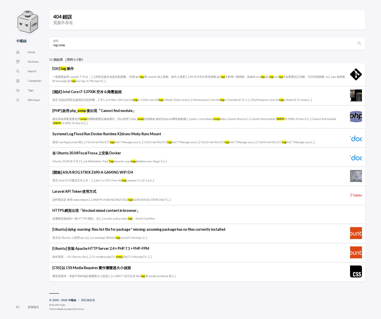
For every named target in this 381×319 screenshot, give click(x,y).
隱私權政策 (88, 300)
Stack (60, 308)
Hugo (62, 304)
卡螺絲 (21, 41)
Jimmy (80, 308)
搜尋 (55, 40)
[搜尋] (359, 43)
